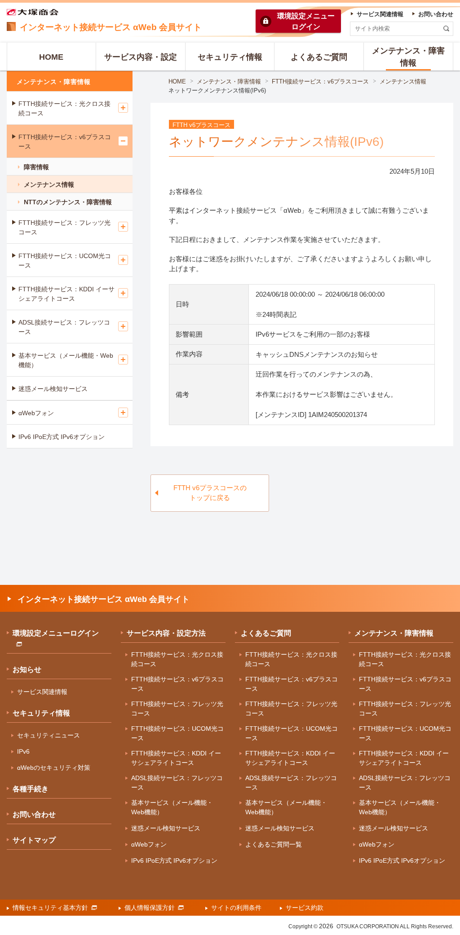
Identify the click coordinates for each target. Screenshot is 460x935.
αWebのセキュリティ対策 (53, 767)
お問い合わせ (34, 814)
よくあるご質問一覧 (273, 844)
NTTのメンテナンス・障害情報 (68, 202)
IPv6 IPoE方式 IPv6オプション (61, 436)
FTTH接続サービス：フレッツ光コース (64, 227)
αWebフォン (36, 413)
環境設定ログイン (306, 21)
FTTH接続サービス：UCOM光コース (64, 260)
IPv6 (23, 751)
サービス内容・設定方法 (166, 633)
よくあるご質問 (266, 633)
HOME (177, 81)
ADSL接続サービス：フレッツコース (64, 327)
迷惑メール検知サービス (53, 388)
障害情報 (36, 167)
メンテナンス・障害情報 (229, 81)
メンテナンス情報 (403, 81)
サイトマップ (34, 840)
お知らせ (27, 669)
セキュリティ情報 (41, 713)
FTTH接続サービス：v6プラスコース (320, 81)
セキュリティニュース (48, 735)
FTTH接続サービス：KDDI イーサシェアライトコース (66, 293)
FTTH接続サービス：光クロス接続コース (64, 108)
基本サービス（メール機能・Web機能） (65, 360)
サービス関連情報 (42, 691)
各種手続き (31, 789)
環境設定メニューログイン (56, 633)
